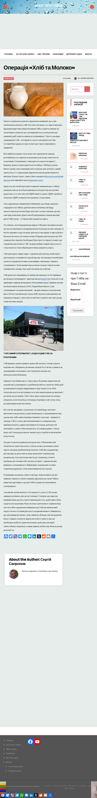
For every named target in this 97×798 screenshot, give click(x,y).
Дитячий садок (74, 54)
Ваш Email (76, 299)
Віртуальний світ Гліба (84, 194)
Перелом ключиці (83, 154)
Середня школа (14, 771)
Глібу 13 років (82, 181)
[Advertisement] (48, 31)
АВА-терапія (43, 54)
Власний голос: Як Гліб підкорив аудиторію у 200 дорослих (78, 117)
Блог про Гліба (48, 5)
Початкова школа (15, 766)
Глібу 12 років (82, 220)
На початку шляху (25, 54)
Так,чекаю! (78, 310)
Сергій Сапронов (86, 78)
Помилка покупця (83, 167)
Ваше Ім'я (76, 290)
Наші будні (58, 54)
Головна (8, 54)
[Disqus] (34, 621)
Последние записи (80, 103)
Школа (88, 54)
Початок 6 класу (83, 207)
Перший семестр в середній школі (83, 235)
